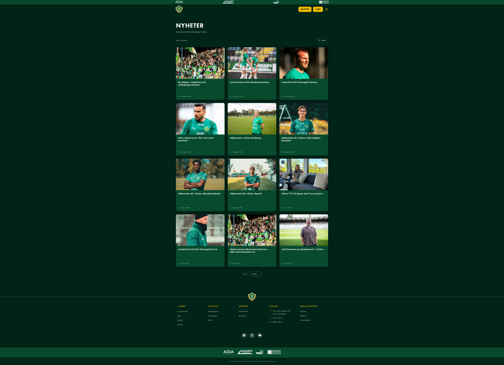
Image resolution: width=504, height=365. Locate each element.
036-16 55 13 (278, 318)
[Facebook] (244, 335)
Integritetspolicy (213, 311)
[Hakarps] (228, 2)
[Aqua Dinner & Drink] (179, 2)
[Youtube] (260, 335)
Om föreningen (182, 311)
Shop (318, 9)
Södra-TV (303, 316)
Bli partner (242, 316)
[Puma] (276, 2)
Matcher (180, 320)
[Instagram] (252, 335)
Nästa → (255, 274)
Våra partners (243, 311)
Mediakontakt (305, 320)
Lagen (179, 316)
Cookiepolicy (212, 316)
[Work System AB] (324, 2)
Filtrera (323, 40)
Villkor (210, 320)
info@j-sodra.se (277, 322)
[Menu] (326, 9)
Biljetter (305, 9)
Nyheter (180, 324)
